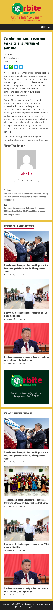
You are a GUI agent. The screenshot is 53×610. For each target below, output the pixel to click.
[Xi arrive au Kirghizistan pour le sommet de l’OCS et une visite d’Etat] (26, 294)
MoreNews (20, 607)
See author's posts (26, 180)
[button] (4, 27)
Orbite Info (8, 54)
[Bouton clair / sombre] (43, 27)
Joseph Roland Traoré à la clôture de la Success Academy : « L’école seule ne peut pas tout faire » (26, 501)
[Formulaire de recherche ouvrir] (49, 27)
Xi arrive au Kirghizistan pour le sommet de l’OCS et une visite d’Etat (26, 314)
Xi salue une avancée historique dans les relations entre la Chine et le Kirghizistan (26, 358)
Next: (24, 209)
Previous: (26, 195)
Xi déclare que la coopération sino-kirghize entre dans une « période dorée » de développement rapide (26, 268)
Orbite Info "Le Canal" (26, 17)
